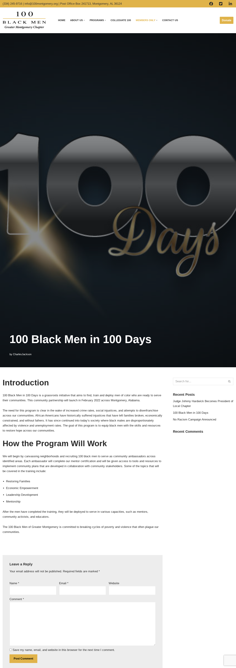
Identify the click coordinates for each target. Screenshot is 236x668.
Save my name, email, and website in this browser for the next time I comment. (64, 650)
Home (61, 20)
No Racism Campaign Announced (194, 419)
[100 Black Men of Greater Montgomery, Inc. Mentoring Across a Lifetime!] (24, 20)
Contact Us (170, 20)
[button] (84, 20)
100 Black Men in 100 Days (190, 412)
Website (114, 583)
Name (14, 583)
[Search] (229, 381)
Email (63, 583)
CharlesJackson (22, 354)
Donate (226, 20)
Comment (17, 599)
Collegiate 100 (121, 20)
